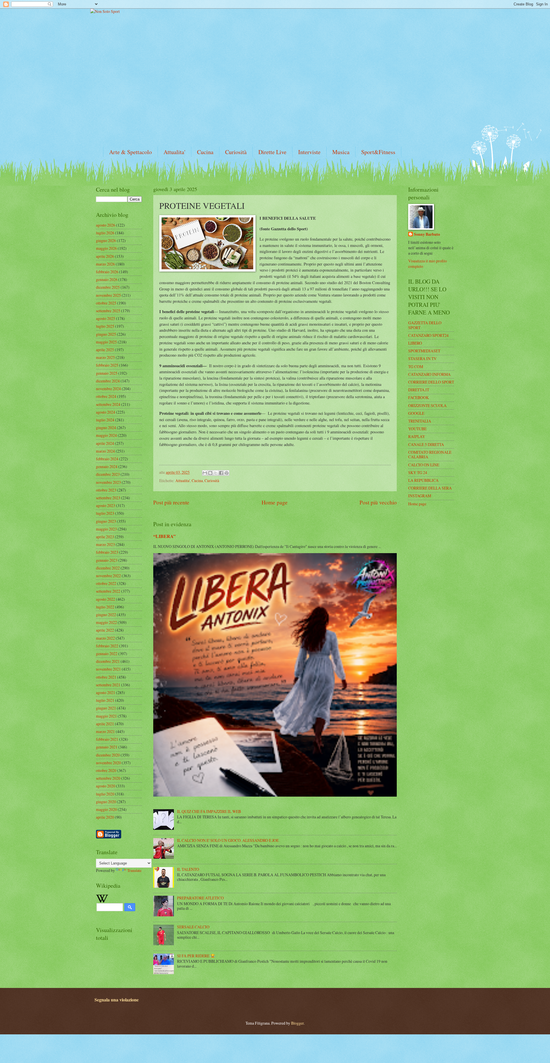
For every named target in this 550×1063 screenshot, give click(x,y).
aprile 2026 (105, 256)
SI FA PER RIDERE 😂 (196, 955)
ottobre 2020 (106, 770)
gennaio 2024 (106, 466)
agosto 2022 (105, 599)
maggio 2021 (106, 716)
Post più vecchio (378, 502)
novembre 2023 (108, 482)
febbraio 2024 (107, 458)
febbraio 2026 (107, 271)
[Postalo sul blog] (210, 473)
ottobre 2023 (106, 490)
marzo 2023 (105, 544)
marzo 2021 (105, 731)
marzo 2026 (105, 264)
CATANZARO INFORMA (429, 374)
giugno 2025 (106, 334)
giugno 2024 (106, 427)
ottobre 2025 (106, 303)
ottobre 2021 (106, 677)
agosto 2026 (105, 225)
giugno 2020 (106, 801)
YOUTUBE (417, 428)
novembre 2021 (108, 669)
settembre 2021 (108, 684)
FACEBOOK (418, 397)
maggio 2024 (106, 435)
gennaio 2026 (106, 279)
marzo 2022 (105, 638)
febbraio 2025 (107, 365)
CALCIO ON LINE (423, 464)
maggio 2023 (106, 529)
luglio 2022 (105, 607)
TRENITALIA (419, 421)
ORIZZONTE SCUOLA (427, 405)
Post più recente (171, 502)
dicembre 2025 (108, 287)
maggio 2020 (106, 809)
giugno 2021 (106, 708)
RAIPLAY (416, 436)
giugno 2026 (106, 240)
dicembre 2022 (108, 568)
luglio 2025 (105, 326)
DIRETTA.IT (418, 389)
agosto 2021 (105, 692)
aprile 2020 (105, 817)
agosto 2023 (105, 505)
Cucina (205, 152)
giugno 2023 (106, 521)
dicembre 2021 (108, 661)
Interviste (309, 152)
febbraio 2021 (107, 739)
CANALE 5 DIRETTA (426, 444)
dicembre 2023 (108, 474)
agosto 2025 (105, 318)
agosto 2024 (105, 412)
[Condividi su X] (216, 473)
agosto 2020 (105, 786)
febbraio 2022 (107, 646)
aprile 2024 (105, 443)
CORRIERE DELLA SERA (430, 488)
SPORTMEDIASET (424, 350)
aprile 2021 (105, 723)
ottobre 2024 (106, 396)
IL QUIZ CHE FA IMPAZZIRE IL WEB (209, 811)
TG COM (415, 366)
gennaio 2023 (106, 560)
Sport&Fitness (378, 152)
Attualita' (174, 152)
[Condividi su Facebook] (221, 473)
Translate (134, 870)
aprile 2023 (105, 536)
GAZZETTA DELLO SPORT (424, 325)
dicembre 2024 (108, 381)
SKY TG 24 (417, 472)
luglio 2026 (105, 232)
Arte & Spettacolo (130, 152)
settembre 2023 (108, 497)
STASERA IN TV (422, 358)
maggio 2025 (106, 342)
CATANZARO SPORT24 (428, 335)
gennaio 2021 (106, 747)
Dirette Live (272, 152)
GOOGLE (416, 413)
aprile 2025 (105, 349)
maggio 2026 (106, 248)
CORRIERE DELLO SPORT (431, 382)
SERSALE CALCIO (193, 927)
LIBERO (415, 343)
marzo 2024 (105, 451)
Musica (340, 152)
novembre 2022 (108, 575)
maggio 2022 (106, 622)
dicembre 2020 (108, 755)
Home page (275, 502)
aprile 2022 (105, 630)
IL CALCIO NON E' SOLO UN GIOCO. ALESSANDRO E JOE (228, 840)
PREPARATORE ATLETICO (200, 898)
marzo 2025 (105, 357)
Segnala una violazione (117, 999)
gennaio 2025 (106, 373)
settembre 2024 (108, 404)
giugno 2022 (106, 614)
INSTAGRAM (419, 495)
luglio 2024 (105, 420)
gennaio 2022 (106, 653)
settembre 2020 (108, 778)
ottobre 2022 (106, 583)
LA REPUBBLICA (423, 480)
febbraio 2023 (107, 552)
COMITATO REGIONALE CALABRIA (429, 454)
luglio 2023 (105, 513)
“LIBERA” (164, 536)
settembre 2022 (108, 591)
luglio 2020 (105, 794)
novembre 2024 (108, 388)
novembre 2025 (108, 295)
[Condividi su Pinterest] (226, 473)
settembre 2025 (108, 310)
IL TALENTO (188, 869)
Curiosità (236, 152)
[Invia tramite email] (205, 473)
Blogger (297, 1023)
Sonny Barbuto (427, 234)
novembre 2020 (108, 762)
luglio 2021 (105, 700)
